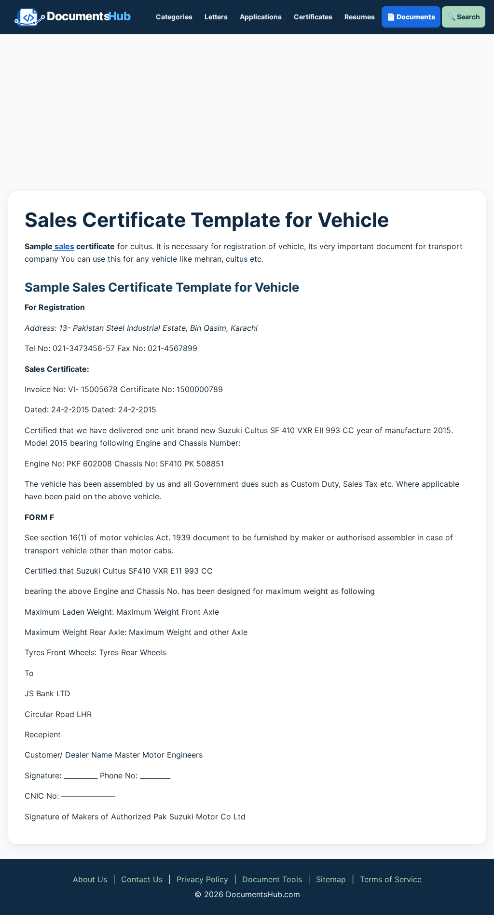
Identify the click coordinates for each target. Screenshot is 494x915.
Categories (174, 17)
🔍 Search (463, 17)
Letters (216, 17)
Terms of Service (391, 879)
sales (63, 246)
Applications (261, 17)
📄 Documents (411, 17)
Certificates (313, 17)
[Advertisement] (247, 112)
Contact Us (142, 879)
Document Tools (272, 879)
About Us (90, 879)
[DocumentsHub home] (72, 17)
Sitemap (331, 879)
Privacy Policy (202, 879)
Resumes (359, 17)
